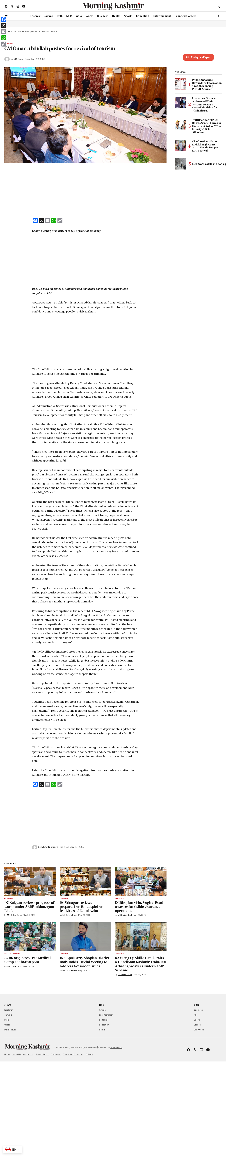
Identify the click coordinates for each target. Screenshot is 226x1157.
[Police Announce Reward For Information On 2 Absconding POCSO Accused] (180, 83)
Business (198, 1010)
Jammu (8, 1015)
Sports (197, 1020)
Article (102, 1010)
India (6, 1020)
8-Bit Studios (116, 1047)
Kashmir (9, 43)
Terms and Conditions (73, 1054)
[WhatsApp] (4, 38)
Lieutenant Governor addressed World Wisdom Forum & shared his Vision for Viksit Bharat (205, 104)
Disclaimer (56, 1054)
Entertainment (106, 1015)
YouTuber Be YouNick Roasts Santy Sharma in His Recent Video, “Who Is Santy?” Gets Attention (206, 126)
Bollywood (199, 1030)
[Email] (4, 32)
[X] (4, 25)
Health (8, 954)
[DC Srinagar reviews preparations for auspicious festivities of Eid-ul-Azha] (85, 881)
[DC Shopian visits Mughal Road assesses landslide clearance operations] (141, 881)
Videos (197, 1025)
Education (104, 1025)
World (7, 1025)
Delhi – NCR (10, 1030)
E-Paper (89, 1054)
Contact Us (28, 1054)
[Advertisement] (85, 191)
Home (7, 1054)
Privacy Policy (42, 1054)
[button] (219, 6)
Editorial (103, 1020)
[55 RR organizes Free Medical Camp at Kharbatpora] (30, 936)
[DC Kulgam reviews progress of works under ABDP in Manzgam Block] (30, 881)
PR (195, 1015)
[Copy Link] (4, 44)
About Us (16, 1054)
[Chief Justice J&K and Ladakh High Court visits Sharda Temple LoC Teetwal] (180, 145)
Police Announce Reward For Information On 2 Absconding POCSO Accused (207, 84)
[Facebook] (4, 19)
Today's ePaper (200, 57)
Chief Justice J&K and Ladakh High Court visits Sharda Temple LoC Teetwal (205, 146)
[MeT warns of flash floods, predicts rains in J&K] (180, 163)
